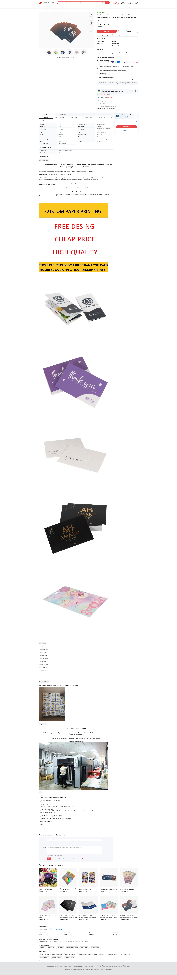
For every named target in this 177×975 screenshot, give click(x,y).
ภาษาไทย (111, 966)
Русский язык (76, 966)
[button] (109, 117)
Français (70, 966)
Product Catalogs (58, 929)
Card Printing (65, 9)
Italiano (81, 966)
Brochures (115, 932)
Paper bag (66, 934)
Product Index (112, 965)
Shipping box (91, 934)
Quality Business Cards (99, 954)
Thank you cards (42, 932)
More (40, 960)
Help (114, 7)
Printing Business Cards (125, 954)
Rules (137, 7)
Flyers (89, 932)
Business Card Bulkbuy (70, 957)
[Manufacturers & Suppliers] (46, 2)
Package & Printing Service (57, 9)
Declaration (103, 969)
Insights (123, 965)
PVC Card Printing (95, 947)
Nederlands (91, 966)
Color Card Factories (44, 954)
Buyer (106, 7)
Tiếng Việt (120, 966)
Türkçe (115, 966)
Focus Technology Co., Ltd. (79, 969)
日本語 (103, 966)
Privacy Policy (109, 969)
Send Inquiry (107, 31)
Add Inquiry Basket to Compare (66, 57)
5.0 (121, 117)
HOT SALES (115, 934)
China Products (61, 965)
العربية (96, 966)
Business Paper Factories (57, 954)
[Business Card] (136, 121)
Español (60, 966)
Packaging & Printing (46, 9)
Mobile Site (118, 965)
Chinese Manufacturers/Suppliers (72, 965)
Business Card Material (112, 954)
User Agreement (96, 969)
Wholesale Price (90, 965)
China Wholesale (83, 965)
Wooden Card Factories (70, 954)
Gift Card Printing (84, 947)
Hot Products (54, 965)
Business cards (67, 932)
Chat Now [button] (129, 31)
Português (65, 966)
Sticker (40, 934)
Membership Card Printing (72, 947)
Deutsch (86, 966)
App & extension (121, 7)
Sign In (99, 108)
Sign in (136, 3)
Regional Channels (104, 965)
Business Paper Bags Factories (84, 954)
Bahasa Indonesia (126, 966)
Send (49, 858)
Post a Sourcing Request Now (77, 858)
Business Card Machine (57, 957)
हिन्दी (107, 966)
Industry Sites (97, 965)
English (56, 966)
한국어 (99, 966)
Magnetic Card (51, 947)
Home (40, 9)
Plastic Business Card (44, 957)
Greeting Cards (60, 947)
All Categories (43, 7)
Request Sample (121, 35)
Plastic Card (42, 947)
